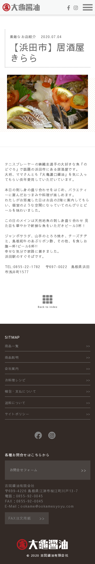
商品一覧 (12, 346)
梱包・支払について (21, 391)
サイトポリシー (17, 414)
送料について (15, 403)
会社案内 (12, 368)
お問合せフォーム (24, 470)
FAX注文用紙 (19, 518)
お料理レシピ (15, 380)
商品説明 (12, 357)
